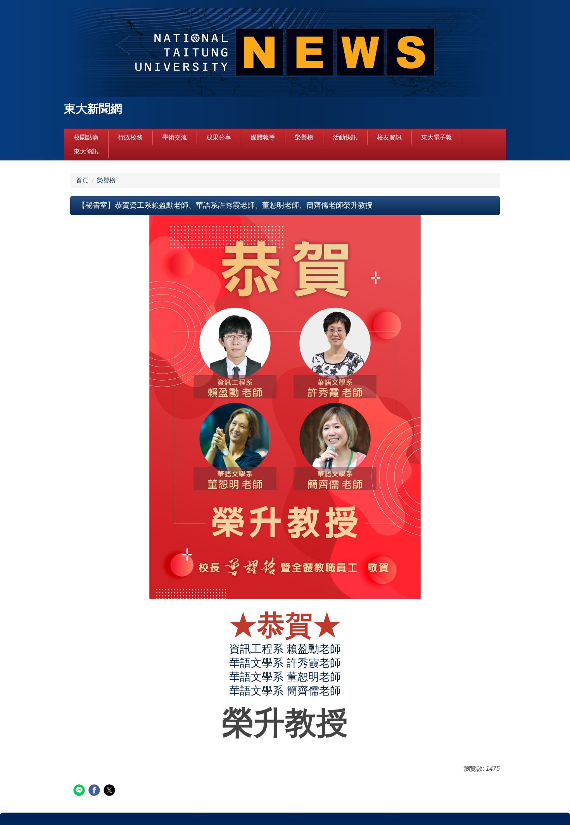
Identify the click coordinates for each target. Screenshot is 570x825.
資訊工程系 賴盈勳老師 (285, 649)
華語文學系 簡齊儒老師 (285, 691)
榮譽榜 (304, 137)
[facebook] (95, 791)
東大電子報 (436, 137)
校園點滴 (86, 137)
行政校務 (130, 137)
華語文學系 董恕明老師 (285, 677)
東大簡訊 (86, 151)
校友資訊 (389, 137)
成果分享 (218, 137)
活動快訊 (345, 137)
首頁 (82, 180)
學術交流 (174, 137)
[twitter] (110, 791)
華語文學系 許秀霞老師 (285, 663)
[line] (80, 791)
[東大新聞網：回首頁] (285, 53)
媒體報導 (262, 137)
